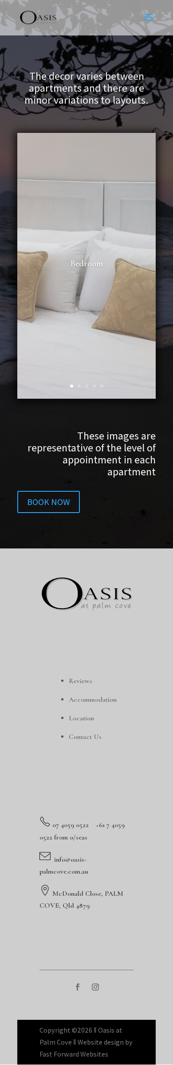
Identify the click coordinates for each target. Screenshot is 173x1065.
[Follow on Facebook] (78, 987)
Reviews (80, 680)
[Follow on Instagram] (95, 987)
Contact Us (85, 736)
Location (81, 718)
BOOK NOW (48, 502)
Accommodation (93, 699)
